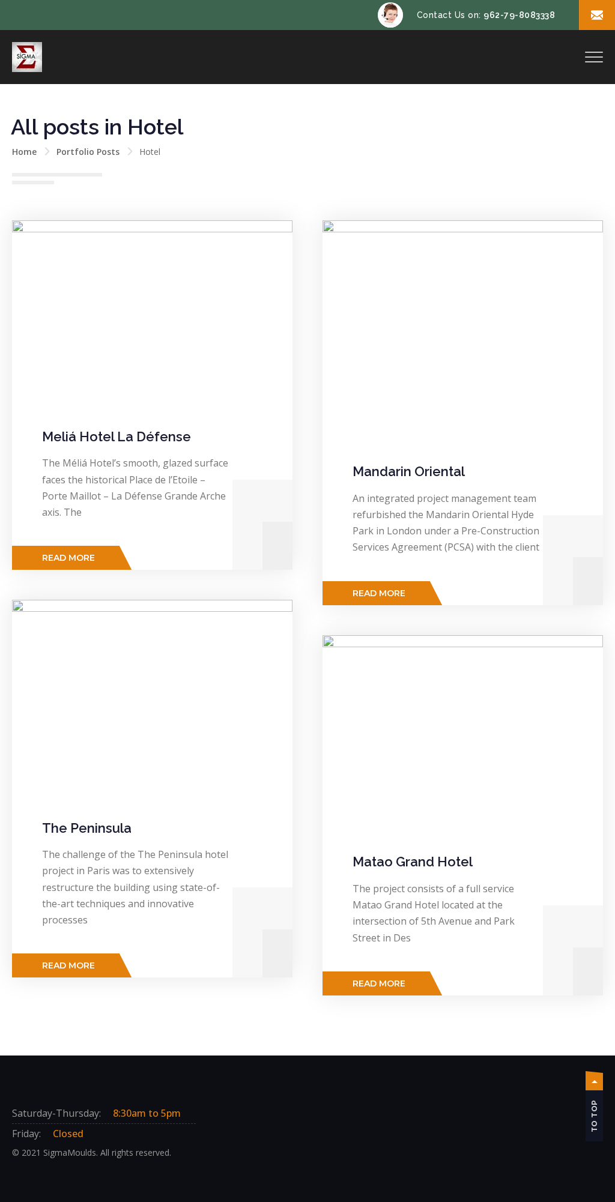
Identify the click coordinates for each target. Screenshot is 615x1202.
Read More (68, 557)
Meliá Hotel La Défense (116, 436)
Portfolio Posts (88, 151)
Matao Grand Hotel (413, 861)
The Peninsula (87, 828)
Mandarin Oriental (409, 471)
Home (24, 151)
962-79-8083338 (519, 15)
